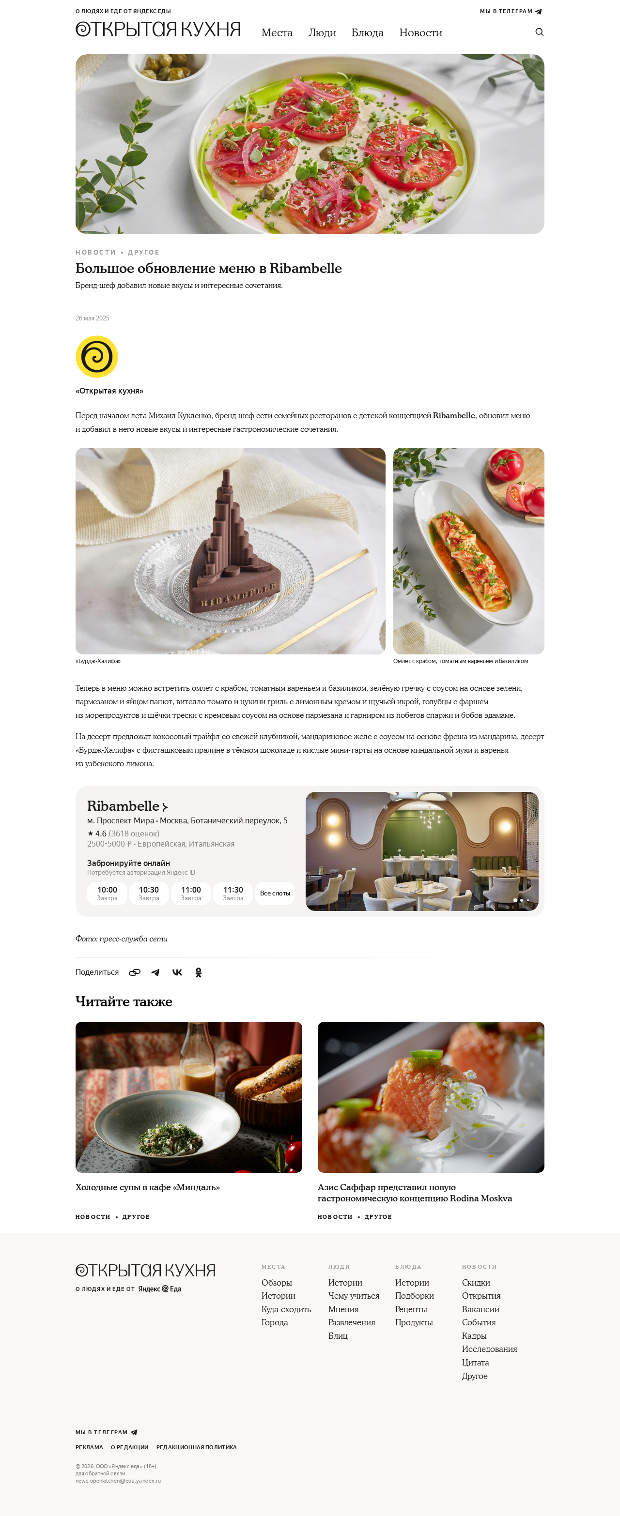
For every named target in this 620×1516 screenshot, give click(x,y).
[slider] (422, 851)
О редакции (129, 1447)
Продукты (414, 1323)
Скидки (476, 1283)
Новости (421, 33)
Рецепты (411, 1310)
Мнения (343, 1310)
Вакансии (480, 1310)
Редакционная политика (196, 1447)
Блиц (338, 1337)
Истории (278, 1296)
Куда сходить (286, 1310)
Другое (144, 252)
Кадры (474, 1337)
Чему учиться (354, 1296)
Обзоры (277, 1283)
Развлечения (351, 1323)
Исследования (489, 1350)
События (479, 1323)
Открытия (481, 1296)
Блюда (368, 33)
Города (275, 1323)
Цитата (475, 1363)
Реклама (89, 1447)
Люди (322, 33)
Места (277, 33)
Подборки (414, 1296)
